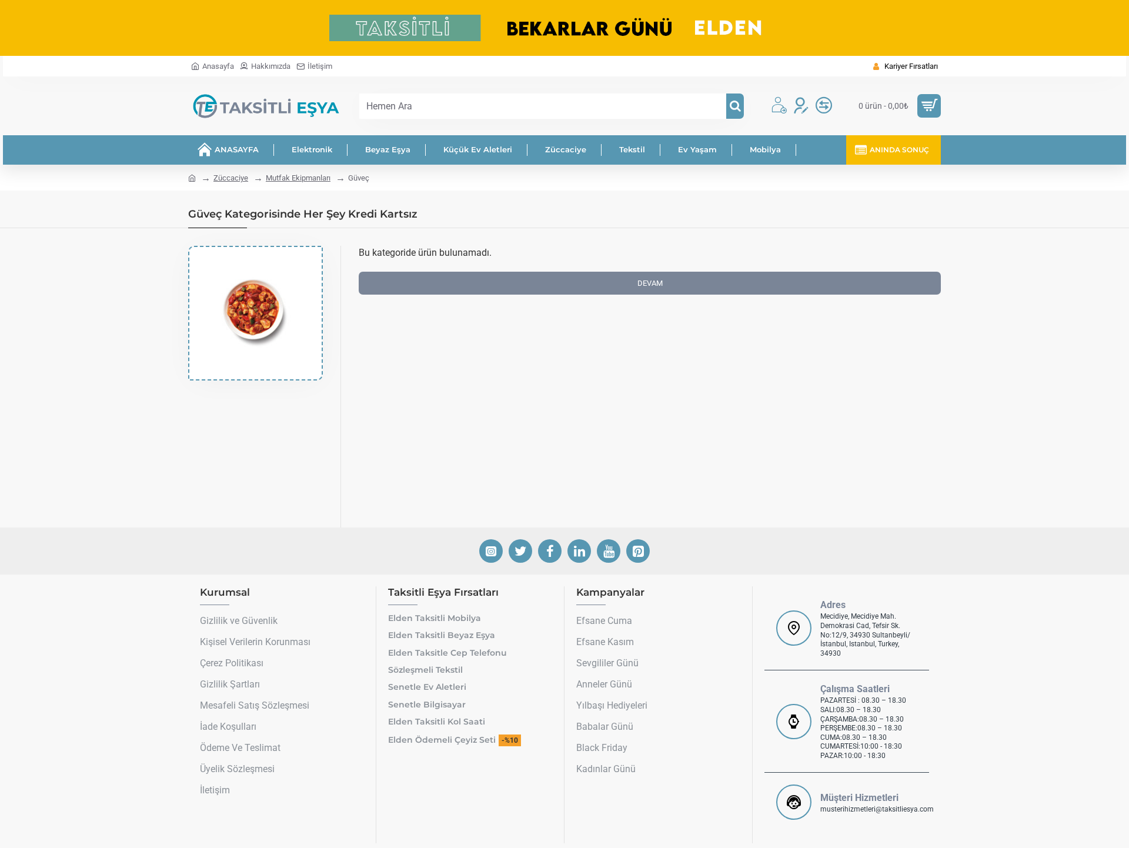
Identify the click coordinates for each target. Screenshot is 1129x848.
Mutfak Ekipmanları (298, 177)
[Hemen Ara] (735, 106)
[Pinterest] (638, 551)
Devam (650, 283)
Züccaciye (230, 177)
